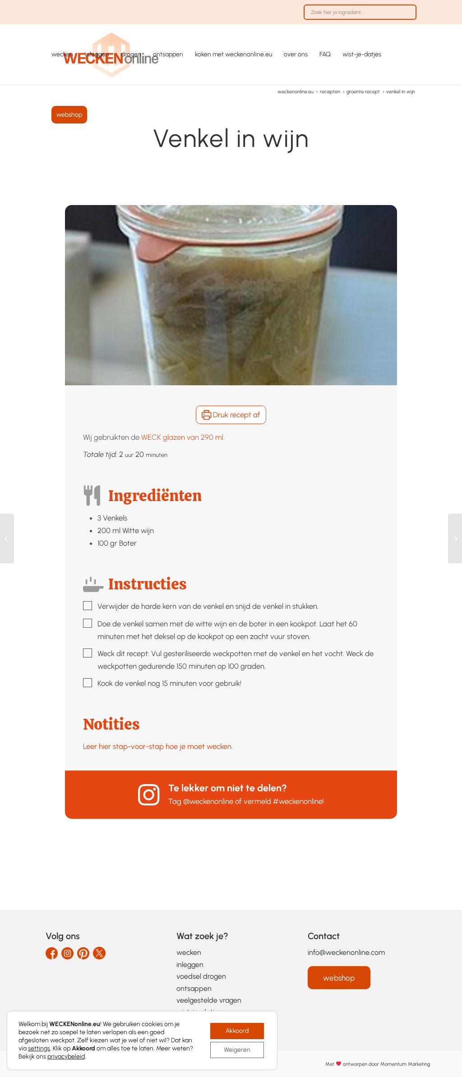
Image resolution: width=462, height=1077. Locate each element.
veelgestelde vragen (208, 1000)
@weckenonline (208, 801)
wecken (188, 952)
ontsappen (194, 988)
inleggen (189, 964)
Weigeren (237, 1050)
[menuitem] (357, 17)
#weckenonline (298, 801)
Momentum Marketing (405, 1064)
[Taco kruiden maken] (7, 538)
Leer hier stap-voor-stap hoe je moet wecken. (158, 746)
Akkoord (237, 1031)
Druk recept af (235, 414)
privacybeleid (66, 1056)
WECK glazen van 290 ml (182, 437)
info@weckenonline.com (346, 952)
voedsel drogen (201, 976)
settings (39, 1048)
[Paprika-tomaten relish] (455, 538)
